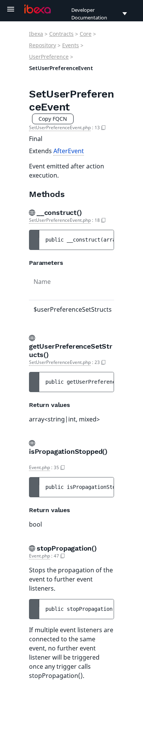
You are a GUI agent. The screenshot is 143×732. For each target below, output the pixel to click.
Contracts (61, 33)
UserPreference (49, 56)
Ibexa (36, 33)
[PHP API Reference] (37, 9)
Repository (42, 45)
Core (86, 33)
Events (70, 45)
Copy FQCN (53, 118)
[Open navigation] (10, 9)
